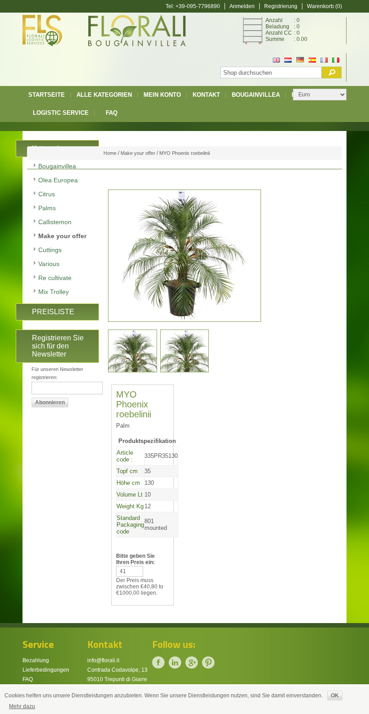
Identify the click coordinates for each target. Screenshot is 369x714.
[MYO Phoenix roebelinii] (132, 351)
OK (335, 695)
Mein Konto (162, 94)
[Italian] (335, 61)
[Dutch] (288, 61)
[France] (324, 61)
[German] (300, 61)
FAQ (111, 112)
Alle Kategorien (104, 94)
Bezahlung (35, 660)
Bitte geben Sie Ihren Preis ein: (135, 559)
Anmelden (242, 6)
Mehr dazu (22, 706)
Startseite (46, 94)
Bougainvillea (256, 94)
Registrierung (280, 6)
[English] (276, 61)
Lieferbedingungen (45, 670)
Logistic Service (61, 112)
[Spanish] (312, 61)
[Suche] (332, 72)
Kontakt (206, 94)
